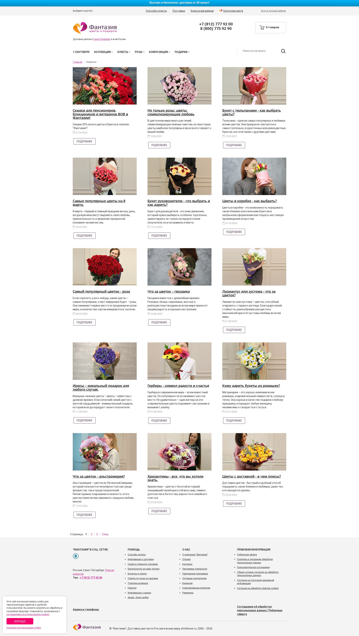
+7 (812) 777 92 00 (216, 24)
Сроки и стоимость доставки (143, 564)
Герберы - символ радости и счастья (178, 385)
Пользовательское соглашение (253, 567)
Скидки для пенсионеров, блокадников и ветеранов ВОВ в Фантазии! (100, 114)
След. (105, 534)
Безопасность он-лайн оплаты (143, 569)
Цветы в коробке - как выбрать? (249, 201)
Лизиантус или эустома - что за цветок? (248, 293)
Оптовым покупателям (194, 578)
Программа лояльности (194, 569)
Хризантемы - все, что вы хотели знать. (175, 478)
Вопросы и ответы (137, 573)
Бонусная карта (233, 10)
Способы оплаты (156, 10)
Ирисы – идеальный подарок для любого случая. (101, 387)
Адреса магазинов (202, 10)
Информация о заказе (139, 592)
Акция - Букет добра (138, 597)
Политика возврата (138, 583)
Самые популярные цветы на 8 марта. (99, 203)
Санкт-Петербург (101, 39)
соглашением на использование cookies (28, 614)
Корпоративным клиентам (196, 588)
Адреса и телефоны (86, 609)
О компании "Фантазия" (195, 554)
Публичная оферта (247, 554)
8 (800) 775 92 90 (216, 28)
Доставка (178, 10)
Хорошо (20, 621)
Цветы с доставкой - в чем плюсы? (251, 476)
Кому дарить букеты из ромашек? (251, 385)
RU (90, 11)
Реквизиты (188, 592)
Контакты (187, 564)
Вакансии (187, 583)
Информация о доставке (141, 559)
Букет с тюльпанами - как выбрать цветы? (251, 112)
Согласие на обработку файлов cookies (258, 588)
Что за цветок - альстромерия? (99, 476)
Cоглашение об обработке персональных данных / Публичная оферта (259, 610)
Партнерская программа (195, 573)
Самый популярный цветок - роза (101, 291)
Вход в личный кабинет (273, 11)
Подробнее (84, 141)
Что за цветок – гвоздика (169, 291)
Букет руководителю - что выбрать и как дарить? (179, 203)
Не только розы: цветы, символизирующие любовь (171, 112)
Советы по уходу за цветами (143, 578)
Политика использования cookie (24, 627)
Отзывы (186, 559)
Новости (132, 588)
